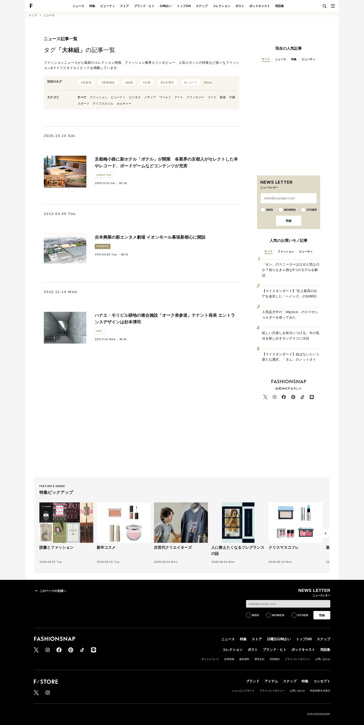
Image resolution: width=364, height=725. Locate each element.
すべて (82, 97)
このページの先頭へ (53, 590)
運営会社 (259, 659)
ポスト (240, 5)
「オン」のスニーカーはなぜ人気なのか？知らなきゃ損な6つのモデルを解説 (290, 270)
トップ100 (184, 5)
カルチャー (124, 103)
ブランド (253, 681)
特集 (92, 5)
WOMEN (290, 209)
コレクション (221, 5)
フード (212, 97)
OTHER (311, 209)
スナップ (202, 5)
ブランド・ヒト (144, 5)
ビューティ (107, 5)
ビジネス (135, 97)
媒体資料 (244, 659)
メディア (150, 97)
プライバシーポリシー (297, 659)
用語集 (279, 5)
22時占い (166, 5)
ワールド (165, 97)
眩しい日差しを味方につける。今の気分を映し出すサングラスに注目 (290, 335)
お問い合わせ (322, 659)
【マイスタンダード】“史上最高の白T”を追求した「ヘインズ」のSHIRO (289, 293)
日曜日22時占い (279, 639)
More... (209, 82)
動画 (223, 97)
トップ (33, 15)
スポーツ (83, 103)
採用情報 (229, 659)
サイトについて (210, 659)
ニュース (78, 5)
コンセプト (321, 681)
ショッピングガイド (243, 690)
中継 (232, 97)
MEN (269, 209)
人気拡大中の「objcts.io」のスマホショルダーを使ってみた (290, 314)
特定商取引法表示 (320, 690)
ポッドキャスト (259, 5)
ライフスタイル (103, 103)
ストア (124, 5)
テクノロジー (195, 97)
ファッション (98, 97)
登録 (289, 220)
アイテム (271, 681)
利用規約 (275, 659)
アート (178, 97)
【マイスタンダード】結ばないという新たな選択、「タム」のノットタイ (290, 356)
